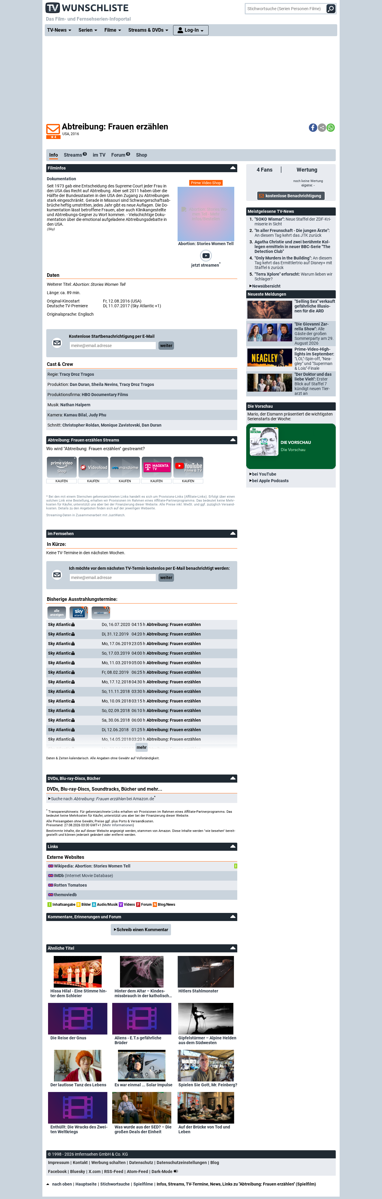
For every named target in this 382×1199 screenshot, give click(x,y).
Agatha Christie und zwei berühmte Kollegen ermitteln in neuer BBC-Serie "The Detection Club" (292, 246)
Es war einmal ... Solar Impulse (143, 1084)
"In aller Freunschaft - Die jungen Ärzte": (292, 233)
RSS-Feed (113, 1171)
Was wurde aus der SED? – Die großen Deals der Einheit (143, 1129)
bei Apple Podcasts (270, 480)
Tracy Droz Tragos (76, 374)
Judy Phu (97, 415)
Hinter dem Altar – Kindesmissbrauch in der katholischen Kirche (144, 993)
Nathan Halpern (75, 404)
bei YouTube (264, 474)
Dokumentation (61, 178)
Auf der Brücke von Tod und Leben (204, 1129)
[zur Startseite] (87, 6)
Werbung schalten (108, 1162)
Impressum (58, 1162)
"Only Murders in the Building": (293, 263)
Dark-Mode (162, 1171)
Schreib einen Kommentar (142, 929)
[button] (313, 127)
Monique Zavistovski (120, 425)
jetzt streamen (206, 265)
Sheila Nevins (104, 384)
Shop (141, 155)
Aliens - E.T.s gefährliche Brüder (138, 1040)
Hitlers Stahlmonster (198, 991)
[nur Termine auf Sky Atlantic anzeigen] (79, 613)
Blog (214, 1162)
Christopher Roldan (80, 425)
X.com (95, 1171)
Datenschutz (141, 1162)
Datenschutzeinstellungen (182, 1162)
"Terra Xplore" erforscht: (293, 276)
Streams (75, 155)
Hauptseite (86, 1184)
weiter (166, 345)
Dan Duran (80, 384)
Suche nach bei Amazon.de (102, 798)
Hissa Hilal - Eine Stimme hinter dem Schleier (78, 993)
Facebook (57, 1171)
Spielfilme (143, 1184)
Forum (120, 155)
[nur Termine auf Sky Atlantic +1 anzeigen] (101, 613)
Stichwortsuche (115, 1184)
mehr (142, 747)
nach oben (62, 1184)
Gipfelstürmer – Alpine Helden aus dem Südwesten (207, 1040)
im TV (99, 155)
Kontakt (80, 1162)
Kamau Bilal (75, 415)
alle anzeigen (57, 613)
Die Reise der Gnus (68, 1037)
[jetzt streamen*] (206, 255)
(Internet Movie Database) (83, 875)
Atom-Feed (137, 1171)
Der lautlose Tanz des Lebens (78, 1084)
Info (53, 155)
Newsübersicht (266, 286)
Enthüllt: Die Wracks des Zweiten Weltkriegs (78, 1129)
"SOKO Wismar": (293, 221)
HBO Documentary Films (105, 394)
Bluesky (77, 1171)
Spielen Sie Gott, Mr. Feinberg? (207, 1084)
